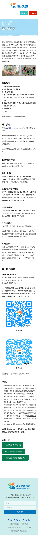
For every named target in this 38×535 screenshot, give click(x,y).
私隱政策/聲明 (14, 524)
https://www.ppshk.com (16, 252)
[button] (17, 13)
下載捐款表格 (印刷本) (12, 445)
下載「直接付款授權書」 (13, 451)
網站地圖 (25, 524)
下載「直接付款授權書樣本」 (15, 458)
